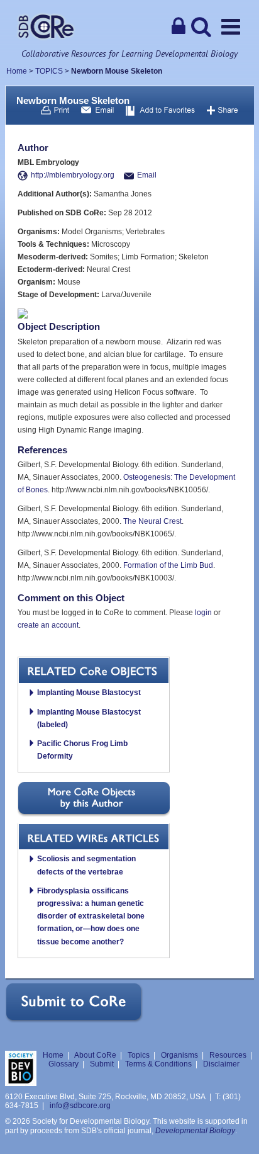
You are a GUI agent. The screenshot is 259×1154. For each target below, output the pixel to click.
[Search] (201, 26)
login (203, 612)
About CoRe (95, 1055)
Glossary (63, 1064)
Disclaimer (221, 1064)
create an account (48, 625)
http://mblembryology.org (72, 175)
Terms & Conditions (158, 1064)
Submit (102, 1064)
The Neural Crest (152, 521)
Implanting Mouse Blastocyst (89, 692)
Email (147, 175)
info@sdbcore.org (80, 1105)
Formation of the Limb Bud (168, 565)
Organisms (179, 1055)
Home (16, 71)
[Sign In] (178, 26)
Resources (227, 1055)
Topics (139, 1055)
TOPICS (49, 71)
